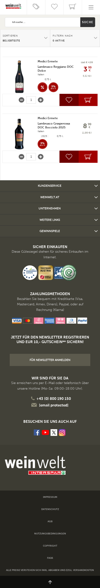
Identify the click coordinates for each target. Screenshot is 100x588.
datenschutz (50, 509)
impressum (50, 497)
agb (50, 521)
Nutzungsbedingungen (50, 533)
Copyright (50, 545)
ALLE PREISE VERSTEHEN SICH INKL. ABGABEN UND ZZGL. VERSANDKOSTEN (50, 570)
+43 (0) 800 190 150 (53, 398)
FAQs (50, 558)
